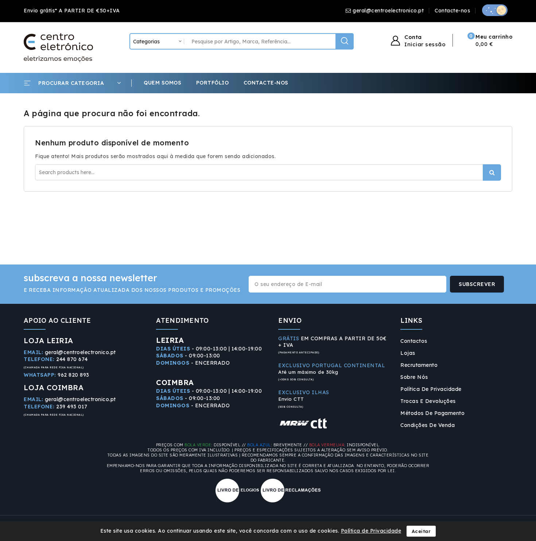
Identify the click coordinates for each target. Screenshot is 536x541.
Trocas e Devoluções (428, 401)
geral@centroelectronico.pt (388, 10)
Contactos (413, 341)
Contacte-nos (452, 10)
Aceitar (421, 531)
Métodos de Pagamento (432, 413)
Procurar (492, 172)
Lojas (407, 353)
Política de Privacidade (431, 389)
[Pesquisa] (344, 41)
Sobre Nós (414, 377)
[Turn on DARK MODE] (495, 10)
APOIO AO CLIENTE (57, 320)
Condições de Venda (427, 425)
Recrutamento (419, 365)
